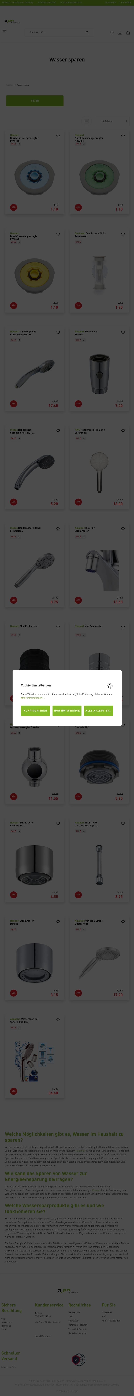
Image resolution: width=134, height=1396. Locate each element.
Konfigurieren (35, 711)
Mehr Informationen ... (33, 698)
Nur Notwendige (67, 711)
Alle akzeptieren (99, 711)
